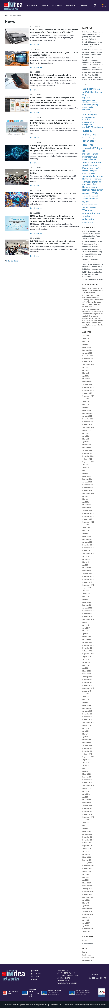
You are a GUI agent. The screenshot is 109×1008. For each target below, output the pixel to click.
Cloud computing (90, 105)
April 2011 (85, 828)
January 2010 (87, 863)
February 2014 (87, 742)
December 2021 (87, 485)
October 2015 (87, 685)
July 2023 (85, 433)
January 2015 (87, 711)
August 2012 (86, 788)
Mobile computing (91, 162)
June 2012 (86, 794)
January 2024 (87, 416)
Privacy (94, 193)
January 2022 (87, 482)
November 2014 (87, 717)
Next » (16, 261)
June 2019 (86, 559)
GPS (83, 127)
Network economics (89, 173)
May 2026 (85, 341)
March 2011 (86, 831)
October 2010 (87, 843)
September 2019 (88, 553)
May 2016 (85, 665)
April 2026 (85, 344)
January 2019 (87, 573)
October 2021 (87, 490)
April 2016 (85, 668)
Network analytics (89, 171)
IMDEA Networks (89, 132)
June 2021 (86, 496)
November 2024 (87, 390)
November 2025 (87, 359)
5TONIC (91, 89)
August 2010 (86, 848)
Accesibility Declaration (29, 1005)
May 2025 (85, 373)
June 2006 (86, 931)
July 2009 (85, 874)
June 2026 (86, 339)
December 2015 (87, 679)
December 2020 (87, 513)
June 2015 (86, 697)
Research (32, 6)
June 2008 (86, 900)
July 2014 (85, 728)
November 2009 (87, 866)
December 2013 (87, 748)
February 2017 (87, 639)
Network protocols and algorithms (91, 183)
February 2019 (87, 571)
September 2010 (88, 846)
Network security (89, 187)
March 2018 (86, 602)
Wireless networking (88, 217)
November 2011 (87, 811)
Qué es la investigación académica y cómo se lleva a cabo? (92, 311)
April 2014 (85, 737)
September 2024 (88, 396)
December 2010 (87, 837)
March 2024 (86, 410)
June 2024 (86, 402)
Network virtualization (92, 190)
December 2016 (87, 645)
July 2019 (85, 556)
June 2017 (86, 628)
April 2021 (85, 502)
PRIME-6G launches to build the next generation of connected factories (92, 44)
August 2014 (86, 725)
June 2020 (86, 528)
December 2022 (87, 453)
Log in (84, 952)
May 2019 (85, 562)
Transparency (63, 980)
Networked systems (92, 176)
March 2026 (86, 347)
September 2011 (88, 817)
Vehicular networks (89, 207)
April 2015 (85, 702)
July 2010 (85, 851)
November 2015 (87, 682)
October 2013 (87, 754)
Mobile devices (90, 165)
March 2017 (86, 636)
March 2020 (86, 536)
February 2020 (87, 539)
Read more (36, 45)
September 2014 (88, 722)
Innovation (89, 140)
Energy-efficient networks (89, 118)
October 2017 (87, 616)
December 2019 (87, 545)
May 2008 (85, 903)
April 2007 (85, 926)
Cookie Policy (68, 1005)
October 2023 (87, 424)
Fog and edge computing (88, 123)
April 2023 (85, 442)
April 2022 (85, 473)
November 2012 (87, 780)
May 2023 (85, 439)
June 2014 (86, 731)
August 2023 (86, 430)
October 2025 (87, 361)
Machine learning (90, 154)
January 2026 (87, 353)
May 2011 (85, 825)
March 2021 (86, 505)
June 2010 (86, 854)
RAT (61, 1005)
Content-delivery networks (88, 108)
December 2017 (87, 611)
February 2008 (87, 909)
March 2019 (86, 568)
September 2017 (88, 619)
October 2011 (87, 814)
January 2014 (87, 745)
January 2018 (87, 608)
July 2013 (85, 762)
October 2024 (87, 393)
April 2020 (85, 533)
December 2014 (87, 714)
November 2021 (87, 488)
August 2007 (86, 917)
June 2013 (86, 765)
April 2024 (85, 407)
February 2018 (87, 605)
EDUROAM (36, 977)
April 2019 (85, 565)
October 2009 (87, 868)
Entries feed (86, 955)
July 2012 (85, 791)
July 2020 (85, 525)
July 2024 (85, 399)
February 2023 (87, 447)
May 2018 (85, 596)
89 (12, 261)
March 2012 (86, 800)
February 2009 (87, 886)
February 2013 (87, 777)
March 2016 (86, 671)
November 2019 (87, 548)
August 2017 (86, 622)
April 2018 (85, 599)
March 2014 (86, 740)
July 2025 (85, 367)
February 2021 (87, 508)
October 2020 (87, 519)
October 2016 (87, 651)
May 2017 (85, 631)
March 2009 (86, 883)
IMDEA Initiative (94, 127)
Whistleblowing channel (67, 983)
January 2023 (87, 450)
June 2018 (86, 593)
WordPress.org (87, 961)
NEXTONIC (85, 193)
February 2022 (87, 479)
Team (45, 6)
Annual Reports (63, 978)
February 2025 (87, 382)
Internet (87, 144)
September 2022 (88, 462)
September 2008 (88, 897)
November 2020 (87, 516)
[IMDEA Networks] (13, 5)
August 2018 (86, 588)
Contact (36, 971)
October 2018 (87, 582)
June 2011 (86, 823)
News (84, 940)
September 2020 (88, 522)
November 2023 (87, 422)
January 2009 (87, 889)
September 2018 (88, 585)
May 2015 (85, 699)
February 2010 (87, 860)
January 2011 (87, 834)
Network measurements (92, 179)
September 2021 (88, 493)
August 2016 (86, 657)
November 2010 (87, 840)
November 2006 (87, 929)
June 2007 (86, 923)
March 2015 (86, 705)
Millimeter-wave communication (89, 158)
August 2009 (86, 871)
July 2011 (85, 820)
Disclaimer (54, 1005)
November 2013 (87, 751)
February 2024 (87, 413)
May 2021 (85, 499)
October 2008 (87, 894)
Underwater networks (89, 205)
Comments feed (88, 958)
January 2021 (87, 510)
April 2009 (85, 880)
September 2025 (88, 364)
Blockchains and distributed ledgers (89, 101)
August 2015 (86, 691)
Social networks (90, 198)
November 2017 (87, 614)
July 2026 (85, 336)
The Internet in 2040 (89, 292)
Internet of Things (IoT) (92, 149)
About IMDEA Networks (66, 973)
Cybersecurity (86, 112)
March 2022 (86, 476)
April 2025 (85, 376)
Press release (87, 943)
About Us (70, 6)
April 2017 (85, 634)
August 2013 (86, 760)
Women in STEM (87, 222)
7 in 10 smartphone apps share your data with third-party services (92, 304)
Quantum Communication (90, 196)
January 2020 (87, 542)
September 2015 (88, 688)
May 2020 (85, 530)
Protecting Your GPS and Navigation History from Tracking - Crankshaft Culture (93, 297)
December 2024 (87, 387)
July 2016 (85, 659)
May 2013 (85, 768)
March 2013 (86, 774)
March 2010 (86, 857)
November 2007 (87, 914)
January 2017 (87, 642)
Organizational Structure (68, 975)
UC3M (85, 201)
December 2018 (87, 576)
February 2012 (87, 803)
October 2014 (87, 720)
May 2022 (85, 470)
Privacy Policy (44, 1005)
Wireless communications (91, 211)
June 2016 (86, 662)
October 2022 (87, 459)
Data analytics (89, 114)
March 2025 (86, 379)
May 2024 (85, 404)
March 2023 (86, 445)
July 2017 (85, 625)
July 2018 (85, 591)
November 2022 (87, 456)
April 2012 (85, 797)
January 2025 (87, 384)
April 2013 (85, 771)
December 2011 (87, 808)
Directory (37, 974)
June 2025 (86, 370)
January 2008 (87, 911)
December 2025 (87, 356)
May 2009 (85, 877)
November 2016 (87, 648)
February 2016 (87, 674)
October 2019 (87, 551)
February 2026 (87, 350)
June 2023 (86, 436)
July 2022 (85, 465)
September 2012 (88, 785)
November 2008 (87, 891)
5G (84, 88)
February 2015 (87, 708)
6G (98, 89)
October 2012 (87, 783)
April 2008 (85, 906)
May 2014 (85, 734)
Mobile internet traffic (91, 168)
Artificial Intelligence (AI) (92, 93)
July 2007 (85, 920)
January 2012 (87, 805)
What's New (58, 6)
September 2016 (88, 654)
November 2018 (87, 579)
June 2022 (86, 467)
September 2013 (88, 757)
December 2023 (87, 419)
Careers (83, 6)
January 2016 (87, 677)
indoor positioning (88, 138)
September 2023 (88, 427)
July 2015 (85, 694)
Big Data (86, 97)
